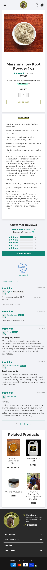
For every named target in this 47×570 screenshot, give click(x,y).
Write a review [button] (23, 254)
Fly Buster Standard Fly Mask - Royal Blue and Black (33, 495)
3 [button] (24, 424)
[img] (7, 288)
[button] (19, 73)
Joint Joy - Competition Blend (13, 460)
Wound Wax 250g (13, 492)
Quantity (23, 89)
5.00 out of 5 (29, 229)
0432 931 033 (32, 525)
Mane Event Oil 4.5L (33, 459)
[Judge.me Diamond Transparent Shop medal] (22, 267)
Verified (22, 275)
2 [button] (20, 424)
